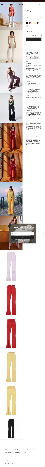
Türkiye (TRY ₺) (7, 460)
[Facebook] (20, 240)
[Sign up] (39, 452)
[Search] (40, 4)
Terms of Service (17, 452)
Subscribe (22, 237)
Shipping (6, 449)
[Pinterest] (24, 240)
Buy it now (34, 39)
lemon (35, 23)
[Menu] (2, 4)
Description (28, 47)
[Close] (34, 225)
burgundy (38, 23)
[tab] (28, 47)
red (30, 23)
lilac (27, 26)
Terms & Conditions (8, 452)
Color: (28, 20)
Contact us (16, 449)
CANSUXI (27, 10)
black (27, 23)
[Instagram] (22, 240)
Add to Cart (34, 35)
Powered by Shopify (13, 463)
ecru (32, 23)
